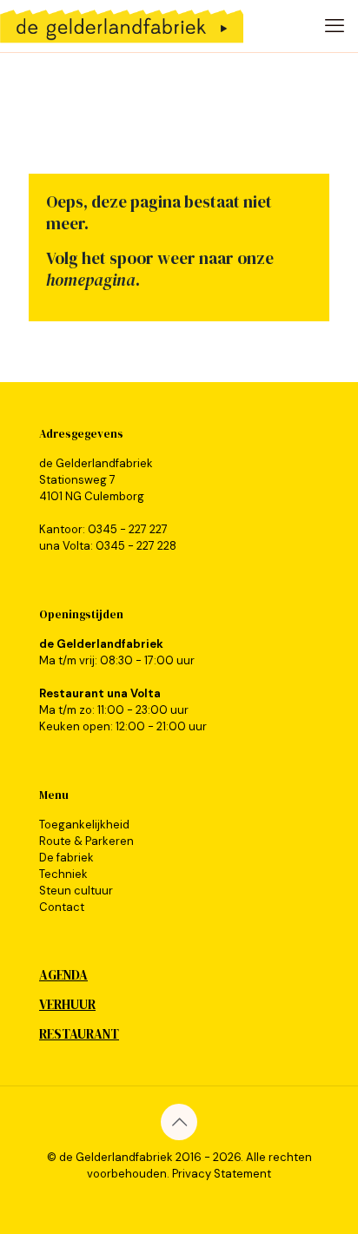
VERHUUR (67, 1004)
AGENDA (63, 975)
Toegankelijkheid (84, 824)
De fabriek (66, 857)
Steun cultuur (76, 890)
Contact (61, 907)
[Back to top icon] (179, 1122)
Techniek (63, 874)
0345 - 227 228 (136, 545)
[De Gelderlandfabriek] (121, 26)
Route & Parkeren (86, 841)
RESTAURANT (79, 1034)
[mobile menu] (334, 26)
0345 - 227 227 (128, 529)
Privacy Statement (221, 1173)
